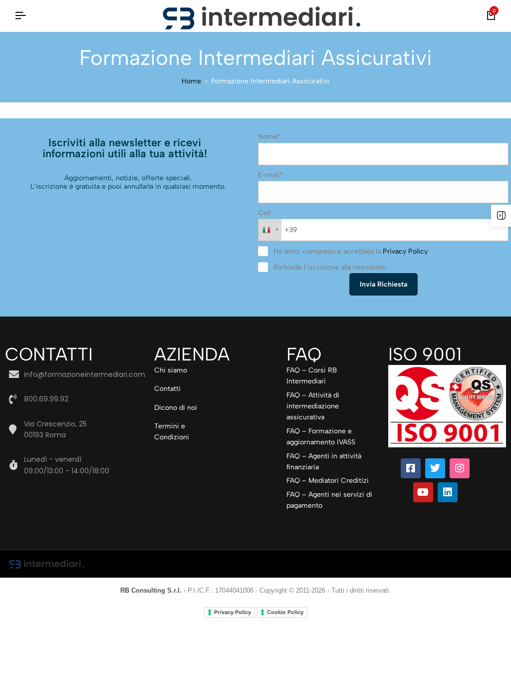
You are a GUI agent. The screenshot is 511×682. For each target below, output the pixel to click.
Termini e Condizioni (171, 431)
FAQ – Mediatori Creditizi (327, 480)
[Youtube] (423, 492)
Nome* (269, 136)
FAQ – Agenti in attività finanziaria (323, 461)
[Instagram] (460, 468)
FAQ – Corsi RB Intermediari (311, 375)
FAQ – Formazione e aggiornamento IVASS (320, 436)
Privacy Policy (405, 251)
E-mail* (270, 175)
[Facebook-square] (411, 468)
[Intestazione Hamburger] (20, 15)
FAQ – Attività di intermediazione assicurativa (312, 406)
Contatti (167, 388)
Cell (264, 213)
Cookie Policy (285, 612)
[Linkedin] (448, 492)
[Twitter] (435, 468)
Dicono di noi (175, 407)
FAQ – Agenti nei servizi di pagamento (329, 500)
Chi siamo (170, 370)
